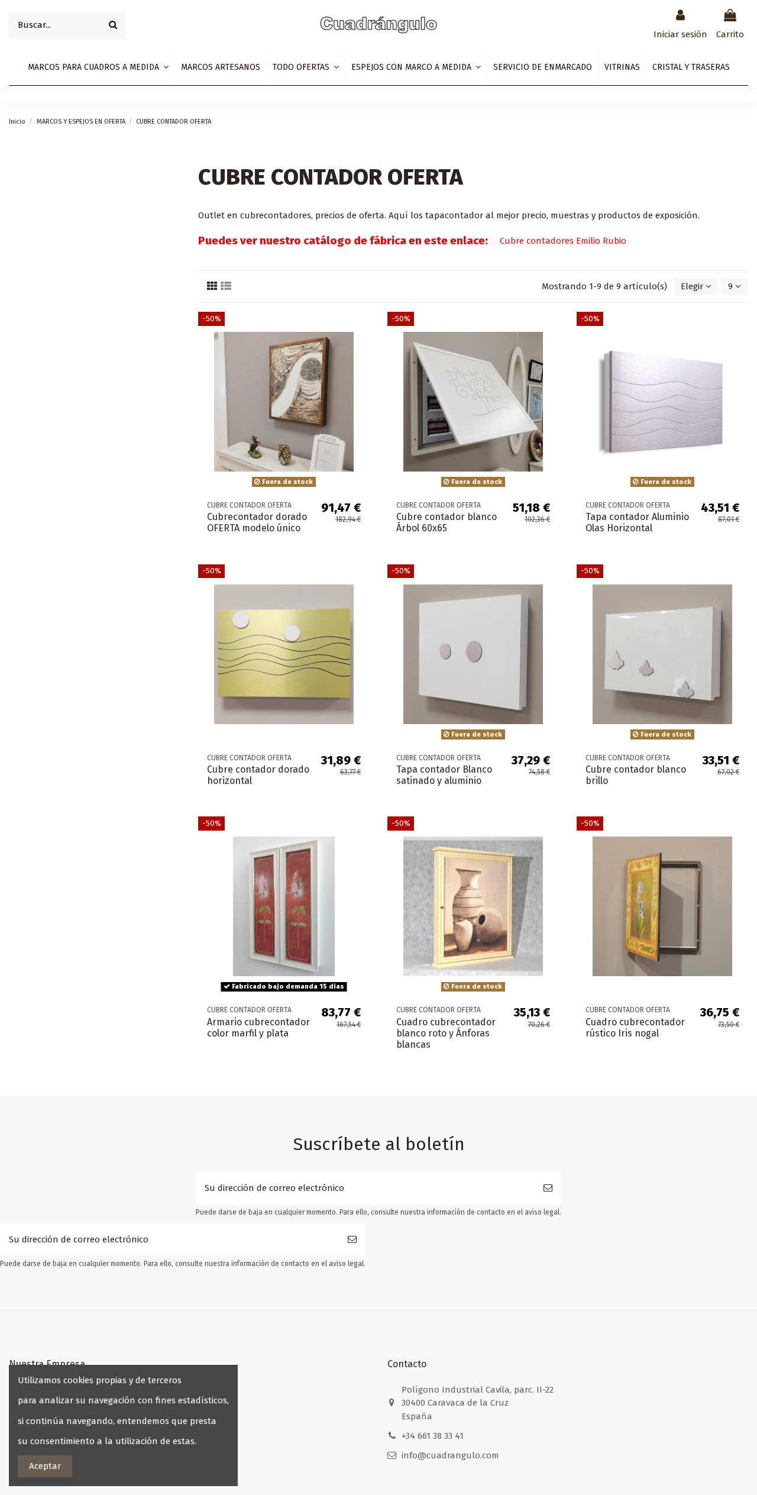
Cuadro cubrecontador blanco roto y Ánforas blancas (446, 1033)
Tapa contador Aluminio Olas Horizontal (637, 522)
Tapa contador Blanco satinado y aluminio (444, 775)
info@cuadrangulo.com (450, 1455)
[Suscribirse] (548, 1188)
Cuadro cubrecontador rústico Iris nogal (635, 1027)
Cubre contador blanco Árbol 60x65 (446, 522)
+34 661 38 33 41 (433, 1436)
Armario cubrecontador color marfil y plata (258, 1027)
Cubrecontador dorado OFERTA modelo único (257, 522)
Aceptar (45, 1466)
